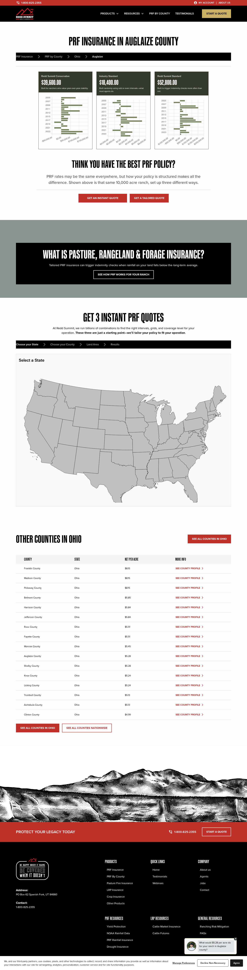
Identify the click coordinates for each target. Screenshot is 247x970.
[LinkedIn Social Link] (41, 917)
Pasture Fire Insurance (120, 883)
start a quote (216, 13)
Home (156, 870)
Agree (236, 963)
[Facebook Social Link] (18, 917)
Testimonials (160, 876)
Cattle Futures (161, 933)
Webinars (158, 883)
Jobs (202, 883)
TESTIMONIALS (184, 13)
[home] (24, 14)
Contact (204, 890)
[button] (109, 14)
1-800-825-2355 (25, 907)
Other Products (116, 903)
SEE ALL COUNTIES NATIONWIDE (86, 728)
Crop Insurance (116, 897)
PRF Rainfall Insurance (120, 940)
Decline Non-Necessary (212, 963)
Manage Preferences (184, 963)
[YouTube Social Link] (48, 917)
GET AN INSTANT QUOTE (102, 198)
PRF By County (116, 876)
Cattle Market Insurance (166, 926)
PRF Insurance (115, 870)
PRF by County (159, 13)
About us (205, 870)
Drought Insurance (118, 947)
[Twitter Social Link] (33, 917)
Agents (204, 876)
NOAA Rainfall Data (118, 933)
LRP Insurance (115, 890)
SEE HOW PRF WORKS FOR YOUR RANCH (123, 274)
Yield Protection (116, 926)
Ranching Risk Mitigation (214, 926)
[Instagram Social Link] (26, 917)
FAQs (203, 933)
